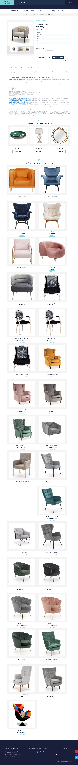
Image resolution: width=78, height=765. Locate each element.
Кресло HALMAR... (22, 623)
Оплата (41, 7)
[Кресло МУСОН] (13, 49)
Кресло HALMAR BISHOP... (22, 694)
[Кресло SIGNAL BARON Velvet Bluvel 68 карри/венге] (52, 358)
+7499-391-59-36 (22, 3)
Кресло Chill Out (22, 196)
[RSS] (34, 751)
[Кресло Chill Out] (22, 180)
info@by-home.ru (14, 756)
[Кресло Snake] (52, 251)
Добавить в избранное (50, 57)
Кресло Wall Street (52, 196)
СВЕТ (29, 11)
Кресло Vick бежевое (52, 231)
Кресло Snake (52, 267)
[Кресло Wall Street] (52, 180)
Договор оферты (72, 761)
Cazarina (49, 40)
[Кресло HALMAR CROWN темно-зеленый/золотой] (22, 572)
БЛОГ (45, 11)
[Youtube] (37, 751)
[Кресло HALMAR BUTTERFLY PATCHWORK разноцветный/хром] (22, 714)
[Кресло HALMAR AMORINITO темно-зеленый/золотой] (22, 643)
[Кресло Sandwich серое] (22, 287)
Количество (38, 51)
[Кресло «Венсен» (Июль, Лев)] (22, 358)
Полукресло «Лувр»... (52, 338)
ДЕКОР (34, 11)
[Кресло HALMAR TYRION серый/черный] (52, 536)
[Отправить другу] (65, 61)
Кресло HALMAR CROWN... (22, 588)
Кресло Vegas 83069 (22, 267)
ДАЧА (40, 11)
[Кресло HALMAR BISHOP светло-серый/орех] (22, 679)
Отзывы (47, 7)
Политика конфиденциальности (62, 761)
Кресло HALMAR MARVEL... (52, 695)
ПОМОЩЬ (52, 11)
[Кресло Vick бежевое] (52, 216)
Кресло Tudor (22, 231)
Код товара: (39, 20)
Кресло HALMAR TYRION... (52, 552)
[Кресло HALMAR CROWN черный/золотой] (52, 572)
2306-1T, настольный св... (39, 147)
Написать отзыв (40, 48)
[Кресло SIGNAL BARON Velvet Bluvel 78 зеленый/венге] (22, 429)
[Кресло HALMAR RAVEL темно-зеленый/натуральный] (52, 643)
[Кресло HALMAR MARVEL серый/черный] (52, 679)
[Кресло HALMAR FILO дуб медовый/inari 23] (22, 465)
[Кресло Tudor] (22, 216)
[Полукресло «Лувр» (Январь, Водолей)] (52, 322)
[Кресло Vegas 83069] (22, 251)
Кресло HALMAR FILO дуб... (22, 481)
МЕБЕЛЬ (23, 11)
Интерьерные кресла (42, 14)
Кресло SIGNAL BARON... (52, 374)
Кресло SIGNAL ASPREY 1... (52, 445)
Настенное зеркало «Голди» (60, 147)
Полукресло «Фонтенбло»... (22, 338)
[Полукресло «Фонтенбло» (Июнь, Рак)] (22, 322)
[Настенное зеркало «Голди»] (60, 135)
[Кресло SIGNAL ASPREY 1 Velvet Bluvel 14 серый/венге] (52, 429)
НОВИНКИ (14, 11)
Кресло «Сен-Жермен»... (52, 303)
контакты (53, 7)
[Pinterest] (40, 751)
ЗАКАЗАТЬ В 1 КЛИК (58, 57)
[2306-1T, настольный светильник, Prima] (39, 135)
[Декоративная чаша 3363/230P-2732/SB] (18, 135)
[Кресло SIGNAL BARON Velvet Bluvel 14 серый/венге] (52, 394)
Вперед (31, 49)
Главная (25, 7)
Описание (12, 67)
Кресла (33, 14)
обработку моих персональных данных (67, 754)
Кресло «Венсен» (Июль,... (22, 374)
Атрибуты (21, 67)
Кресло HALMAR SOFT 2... (22, 552)
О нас (29, 7)
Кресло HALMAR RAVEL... (52, 659)
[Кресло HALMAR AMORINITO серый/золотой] (22, 607)
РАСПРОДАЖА (62, 11)
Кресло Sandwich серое (22, 303)
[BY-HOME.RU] (7, 2)
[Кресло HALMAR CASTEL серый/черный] (52, 465)
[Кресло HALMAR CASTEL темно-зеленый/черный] (52, 500)
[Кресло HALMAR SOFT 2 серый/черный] (22, 536)
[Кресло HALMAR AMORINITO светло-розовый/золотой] (52, 607)
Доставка (35, 7)
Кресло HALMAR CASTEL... (52, 481)
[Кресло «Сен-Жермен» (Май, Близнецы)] (52, 287)
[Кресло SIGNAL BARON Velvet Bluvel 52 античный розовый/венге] (22, 394)
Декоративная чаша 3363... (18, 147)
